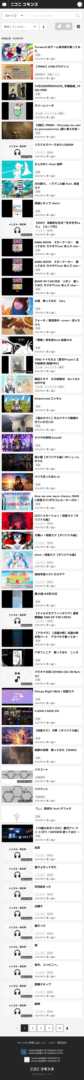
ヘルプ (51, 1042)
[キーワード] (68, 26)
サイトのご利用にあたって (31, 1042)
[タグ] (59, 26)
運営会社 (62, 1042)
